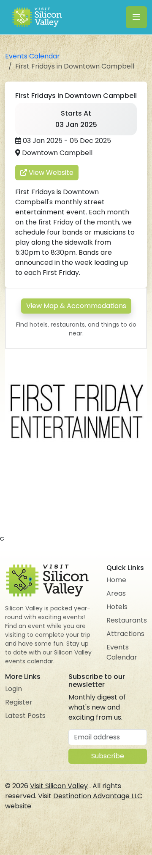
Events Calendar (32, 56)
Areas (116, 593)
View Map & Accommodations (76, 306)
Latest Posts (25, 715)
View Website (50, 172)
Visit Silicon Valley (59, 786)
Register (19, 702)
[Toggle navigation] (136, 17)
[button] (139, 356)
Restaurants (126, 620)
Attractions (125, 634)
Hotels (117, 607)
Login (13, 689)
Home (116, 580)
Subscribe (107, 756)
